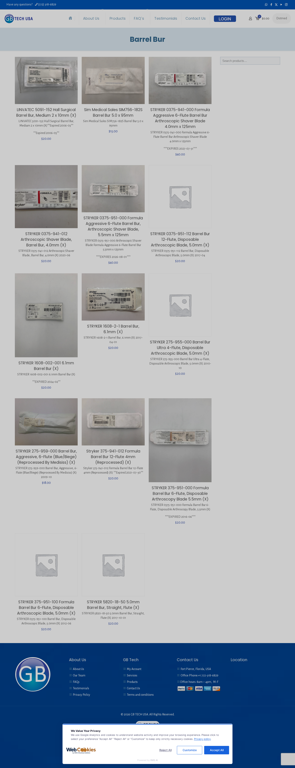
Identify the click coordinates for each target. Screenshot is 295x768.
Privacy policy (202, 738)
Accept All (217, 750)
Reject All (165, 750)
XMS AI (154, 760)
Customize (190, 750)
